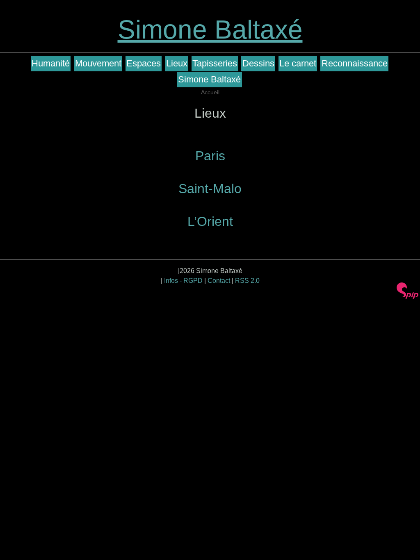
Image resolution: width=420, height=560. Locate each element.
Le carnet (297, 63)
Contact (219, 280)
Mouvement (98, 63)
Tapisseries (214, 63)
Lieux (176, 63)
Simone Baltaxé (210, 29)
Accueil (210, 92)
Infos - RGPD (183, 280)
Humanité (51, 63)
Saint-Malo (210, 188)
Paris (210, 155)
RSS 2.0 (247, 280)
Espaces (143, 63)
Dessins (258, 63)
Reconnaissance (355, 63)
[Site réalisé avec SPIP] (407, 290)
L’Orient (210, 221)
